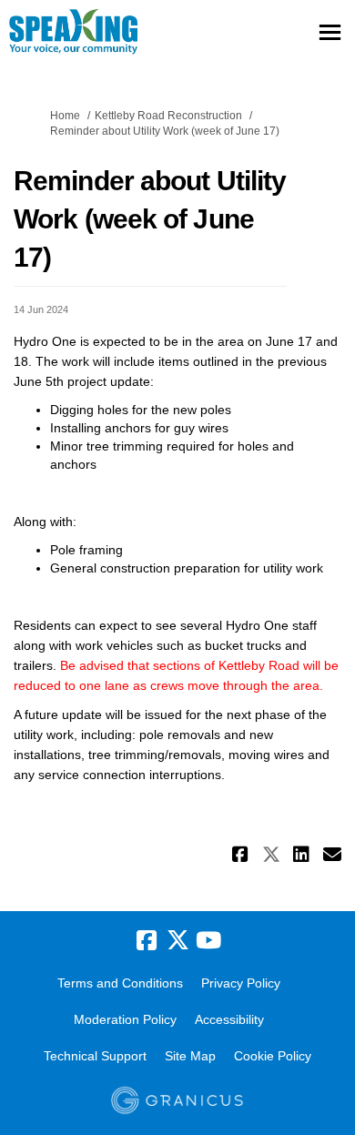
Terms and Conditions (120, 983)
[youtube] (208, 941)
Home (65, 115)
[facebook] (146, 941)
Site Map (190, 1056)
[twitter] (177, 941)
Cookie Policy (272, 1056)
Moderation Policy (125, 1019)
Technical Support (95, 1056)
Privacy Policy (240, 983)
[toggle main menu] (330, 32)
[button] (242, 854)
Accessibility (229, 1019)
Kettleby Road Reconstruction (168, 115)
